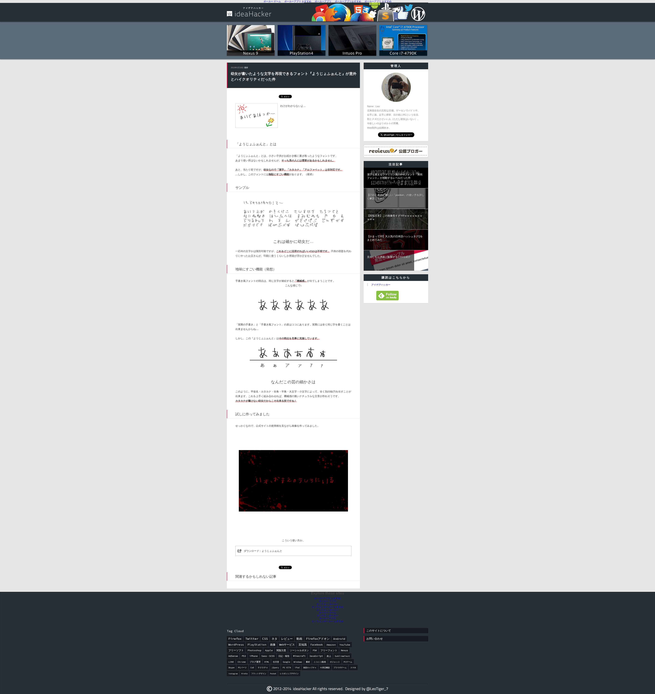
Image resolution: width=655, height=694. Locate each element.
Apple (269, 650)
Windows (298, 662)
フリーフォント (329, 650)
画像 (272, 644)
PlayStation (257, 644)
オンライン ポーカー (327, 604)
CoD (252, 667)
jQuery (275, 667)
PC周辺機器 (325, 668)
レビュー (287, 639)
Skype (231, 667)
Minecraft (299, 656)
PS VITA (287, 667)
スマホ (353, 668)
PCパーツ (242, 667)
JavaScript (316, 656)
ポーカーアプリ (327, 618)
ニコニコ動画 (320, 662)
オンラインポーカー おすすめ (327, 607)
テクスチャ (263, 667)
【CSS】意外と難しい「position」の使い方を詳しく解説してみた (395, 197)
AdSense (233, 656)
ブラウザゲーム (340, 668)
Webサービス (287, 644)
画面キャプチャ (309, 668)
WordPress (236, 644)
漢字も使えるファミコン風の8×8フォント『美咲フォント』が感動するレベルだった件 (395, 176)
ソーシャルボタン (299, 650)
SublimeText (342, 656)
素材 (246, 68)
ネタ (274, 639)
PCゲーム (348, 662)
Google (286, 662)
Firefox (235, 639)
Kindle (244, 674)
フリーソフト (236, 650)
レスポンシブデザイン (289, 674)
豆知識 (303, 644)
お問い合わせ (374, 638)
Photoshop (254, 650)
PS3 (244, 656)
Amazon (331, 644)
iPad (297, 667)
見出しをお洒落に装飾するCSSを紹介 (389, 256)
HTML (266, 662)
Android (339, 638)
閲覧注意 (281, 650)
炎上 (329, 656)
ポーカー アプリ (327, 601)
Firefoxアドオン (318, 639)
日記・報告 (283, 656)
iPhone (254, 656)
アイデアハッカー (380, 284)
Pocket (273, 674)
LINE (231, 661)
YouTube (344, 644)
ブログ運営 (255, 661)
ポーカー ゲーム (327, 612)
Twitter (251, 639)
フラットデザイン (258, 674)
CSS (265, 639)
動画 (299, 639)
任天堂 (276, 662)
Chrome (242, 661)
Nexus (344, 650)
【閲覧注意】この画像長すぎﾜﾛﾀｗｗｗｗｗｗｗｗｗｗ (394, 217)
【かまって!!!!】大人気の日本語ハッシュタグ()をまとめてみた (395, 238)
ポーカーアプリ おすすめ (327, 598)
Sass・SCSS (268, 656)
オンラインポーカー (327, 615)
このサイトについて (378, 630)
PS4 (315, 650)
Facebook (316, 644)
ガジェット (335, 662)
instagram (233, 674)
